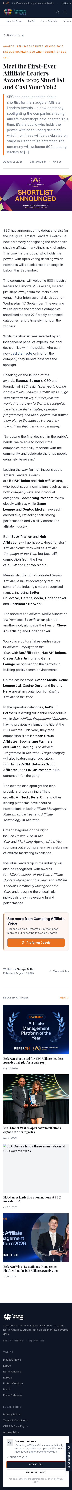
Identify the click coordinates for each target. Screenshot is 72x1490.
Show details (18, 1457)
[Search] (57, 12)
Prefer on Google (38, 942)
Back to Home (15, 35)
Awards (57, 161)
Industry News (14, 21)
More (63, 997)
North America (49, 21)
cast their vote (21, 353)
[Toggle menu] (65, 12)
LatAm (31, 21)
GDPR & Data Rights (15, 1426)
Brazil (6, 1389)
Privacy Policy (12, 1414)
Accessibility (11, 1432)
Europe (7, 1377)
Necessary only (36, 1472)
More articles (61, 971)
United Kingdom (13, 1383)
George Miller (38, 161)
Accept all (36, 1464)
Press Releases (12, 1395)
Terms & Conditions (15, 1420)
